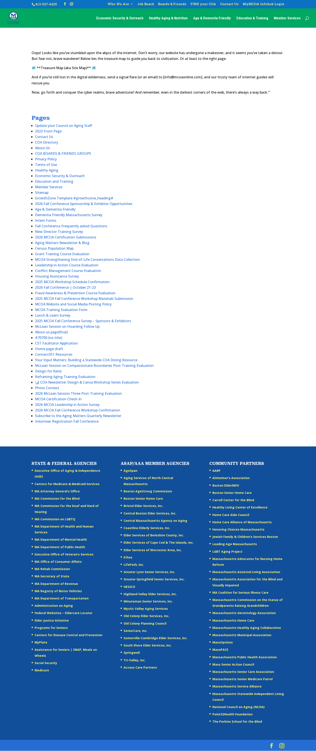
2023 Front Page (48, 131)
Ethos (128, 557)
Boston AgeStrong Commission (148, 491)
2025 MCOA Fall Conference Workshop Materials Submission (84, 298)
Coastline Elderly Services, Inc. (147, 528)
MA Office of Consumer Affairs (58, 562)
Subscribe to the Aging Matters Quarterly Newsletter (78, 415)
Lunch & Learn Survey (52, 315)
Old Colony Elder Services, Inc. (146, 616)
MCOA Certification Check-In (58, 399)
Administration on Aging (54, 606)
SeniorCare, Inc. (135, 631)
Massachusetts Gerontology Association (244, 613)
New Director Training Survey (59, 231)
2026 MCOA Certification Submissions (65, 237)
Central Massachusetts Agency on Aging (155, 521)
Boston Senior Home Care (143, 498)
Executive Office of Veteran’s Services (64, 554)
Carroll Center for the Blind (233, 500)
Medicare (42, 670)
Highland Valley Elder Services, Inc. (150, 594)
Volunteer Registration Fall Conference (67, 421)
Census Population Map (54, 248)
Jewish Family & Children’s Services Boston (245, 537)
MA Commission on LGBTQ (55, 519)
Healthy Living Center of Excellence (239, 507)
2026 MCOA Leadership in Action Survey (67, 404)
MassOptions (222, 642)
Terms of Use (46, 164)
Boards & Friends (172, 4)
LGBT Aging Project (227, 551)
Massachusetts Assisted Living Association (246, 572)
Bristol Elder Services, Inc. (143, 506)
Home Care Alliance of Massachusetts (242, 522)
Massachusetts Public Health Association (244, 657)
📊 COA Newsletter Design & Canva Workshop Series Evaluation (87, 382)
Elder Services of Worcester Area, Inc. (153, 550)
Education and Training (54, 181)
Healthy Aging (46, 170)
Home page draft (49, 348)
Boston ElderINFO (225, 485)
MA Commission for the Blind (57, 498)
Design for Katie (48, 371)
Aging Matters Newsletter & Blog (62, 242)
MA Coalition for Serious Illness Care (240, 592)
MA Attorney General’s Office (57, 491)
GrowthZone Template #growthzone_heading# (74, 198)
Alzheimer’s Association (231, 478)
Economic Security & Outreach (119, 18)
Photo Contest (47, 387)
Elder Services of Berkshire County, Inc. (154, 535)
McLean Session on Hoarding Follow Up (67, 326)
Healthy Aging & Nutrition (168, 18)
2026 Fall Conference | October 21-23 (65, 287)
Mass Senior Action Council (233, 664)
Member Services (287, 18)
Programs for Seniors (51, 628)
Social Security (46, 663)
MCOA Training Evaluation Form (61, 309)
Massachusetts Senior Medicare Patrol (242, 679)
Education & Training (252, 18)
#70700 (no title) (48, 337)
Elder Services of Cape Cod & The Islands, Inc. (159, 542)
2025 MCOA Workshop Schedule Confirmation (72, 281)
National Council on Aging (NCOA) (238, 707)
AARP (216, 471)
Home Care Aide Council (230, 515)
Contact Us (229, 4)
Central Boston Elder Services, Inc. (150, 513)
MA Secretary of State (52, 576)
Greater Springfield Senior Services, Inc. (154, 579)
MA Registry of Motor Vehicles (58, 591)
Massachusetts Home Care (233, 620)
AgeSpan (130, 471)
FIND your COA (203, 4)
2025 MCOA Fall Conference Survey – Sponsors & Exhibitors (83, 321)
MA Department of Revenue (56, 584)
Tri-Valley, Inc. (135, 660)
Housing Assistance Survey (57, 276)
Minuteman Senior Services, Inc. (148, 601)
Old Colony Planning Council (145, 623)
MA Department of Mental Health (61, 539)
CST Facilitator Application (56, 343)
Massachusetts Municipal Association (241, 635)
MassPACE (220, 650)
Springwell (132, 653)
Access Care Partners (140, 667)
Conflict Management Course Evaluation (68, 270)
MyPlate (41, 642)
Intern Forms (45, 220)
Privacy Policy (46, 159)
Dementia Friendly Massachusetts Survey (68, 214)
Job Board (145, 4)
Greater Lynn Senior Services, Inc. (149, 572)
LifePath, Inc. (134, 565)
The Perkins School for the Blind (237, 721)
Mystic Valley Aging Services (146, 609)
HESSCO (129, 587)
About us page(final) (51, 332)
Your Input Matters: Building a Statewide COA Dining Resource (86, 360)
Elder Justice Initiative (52, 620)
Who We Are (118, 4)
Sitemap (41, 192)
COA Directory (46, 142)
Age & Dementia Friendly (212, 18)
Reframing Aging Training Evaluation (65, 376)
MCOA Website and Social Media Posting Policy (73, 304)
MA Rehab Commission (52, 569)
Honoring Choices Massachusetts (238, 529)
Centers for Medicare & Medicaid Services (67, 484)
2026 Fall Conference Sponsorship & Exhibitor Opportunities (83, 203)
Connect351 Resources (53, 354)
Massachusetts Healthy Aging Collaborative (246, 628)
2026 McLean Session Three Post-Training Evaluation (78, 393)
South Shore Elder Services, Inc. (148, 645)
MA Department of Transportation (62, 598)
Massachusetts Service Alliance (237, 686)
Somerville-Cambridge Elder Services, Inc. (155, 638)
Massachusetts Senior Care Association (243, 672)
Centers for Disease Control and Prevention (68, 635)
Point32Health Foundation (232, 714)
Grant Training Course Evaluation (62, 254)
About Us (42, 148)
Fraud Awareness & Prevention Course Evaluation (75, 293)
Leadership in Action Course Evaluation (66, 265)
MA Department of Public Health (60, 547)
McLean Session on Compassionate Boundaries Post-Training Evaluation (94, 365)
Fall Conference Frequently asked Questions (71, 226)
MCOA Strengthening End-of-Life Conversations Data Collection (87, 259)
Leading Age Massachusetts (234, 544)
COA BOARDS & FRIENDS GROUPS (63, 153)
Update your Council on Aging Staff (63, 125)
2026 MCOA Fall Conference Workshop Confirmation (77, 410)
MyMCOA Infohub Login (263, 4)
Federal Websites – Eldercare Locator (63, 613)
